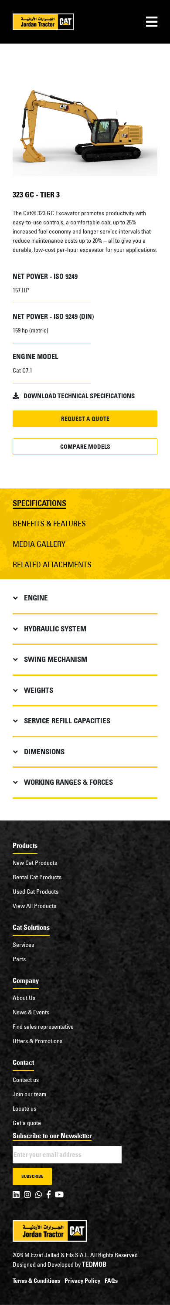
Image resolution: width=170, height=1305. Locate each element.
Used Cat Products (35, 891)
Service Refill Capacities (67, 720)
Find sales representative (43, 1026)
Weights (38, 690)
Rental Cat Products (37, 877)
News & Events (31, 1012)
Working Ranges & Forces (68, 782)
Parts (19, 959)
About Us (24, 998)
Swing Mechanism (55, 659)
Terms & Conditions (36, 1281)
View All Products (34, 906)
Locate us (24, 1108)
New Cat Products (35, 863)
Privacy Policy (82, 1281)
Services (23, 945)
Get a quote (27, 1123)
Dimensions (44, 751)
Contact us (26, 1080)
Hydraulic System (55, 628)
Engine (36, 597)
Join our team (29, 1094)
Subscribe (32, 1176)
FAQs (111, 1281)
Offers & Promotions (37, 1041)
